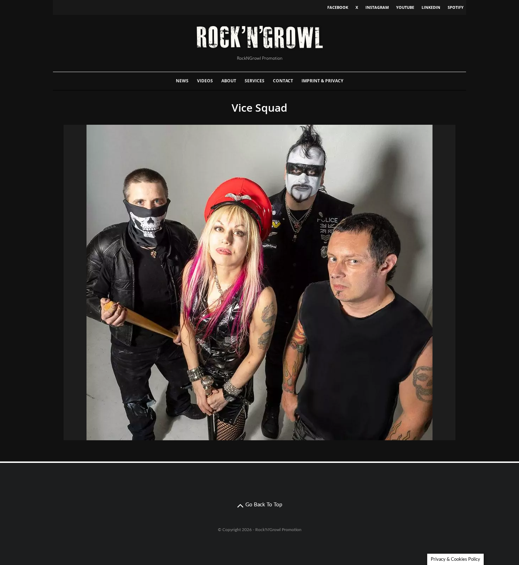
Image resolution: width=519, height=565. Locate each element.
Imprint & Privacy (322, 81)
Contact (283, 81)
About (228, 81)
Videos (205, 81)
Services (254, 81)
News (182, 81)
